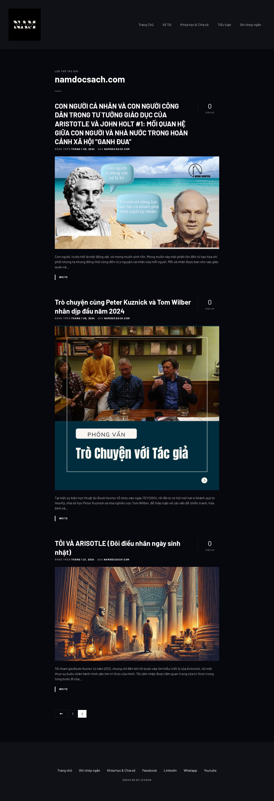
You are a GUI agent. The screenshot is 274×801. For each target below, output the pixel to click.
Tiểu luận (224, 24)
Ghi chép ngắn (250, 24)
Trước (61, 714)
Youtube (210, 770)
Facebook (149, 770)
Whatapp (190, 770)
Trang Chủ (146, 24)
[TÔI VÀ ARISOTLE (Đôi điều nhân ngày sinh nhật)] (137, 569)
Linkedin (170, 770)
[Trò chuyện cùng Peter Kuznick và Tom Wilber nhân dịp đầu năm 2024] (137, 328)
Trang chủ (64, 770)
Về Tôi (166, 24)
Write (63, 277)
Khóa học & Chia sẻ (194, 24)
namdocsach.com (90, 78)
